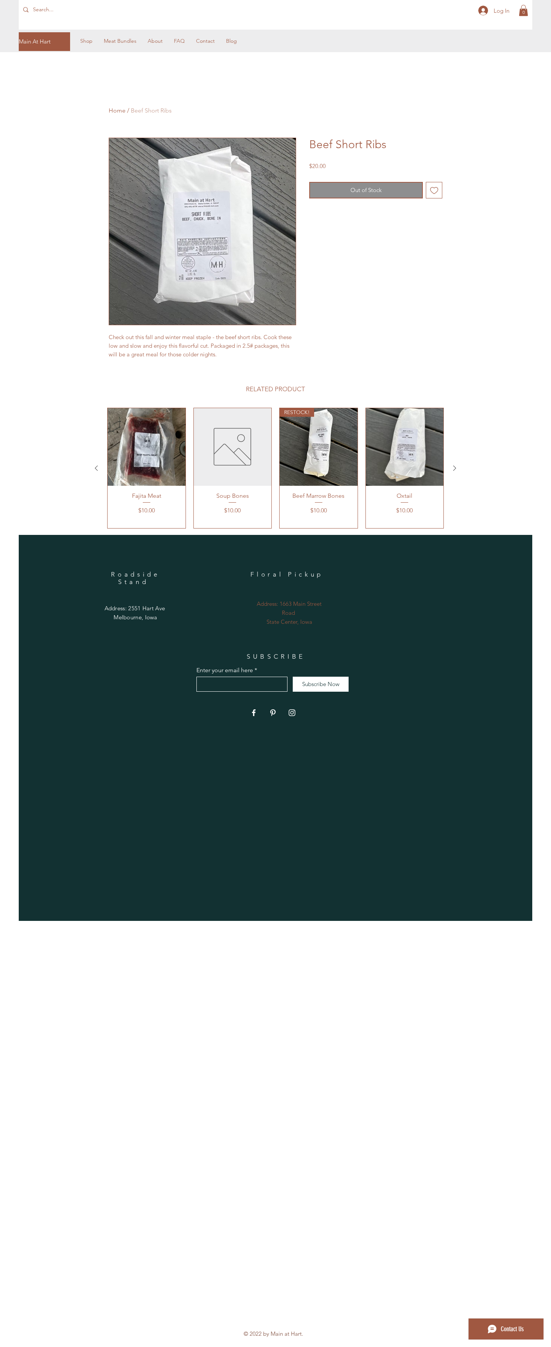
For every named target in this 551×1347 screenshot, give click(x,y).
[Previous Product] (96, 468)
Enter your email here (224, 670)
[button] (523, 10)
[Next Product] (454, 468)
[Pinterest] (272, 712)
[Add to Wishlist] (434, 190)
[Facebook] (253, 712)
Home (117, 110)
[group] (275, 468)
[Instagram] (291, 712)
